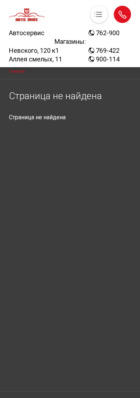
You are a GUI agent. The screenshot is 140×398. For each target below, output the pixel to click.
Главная (17, 71)
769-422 (107, 50)
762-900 (107, 33)
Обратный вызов (122, 14)
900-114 (107, 59)
